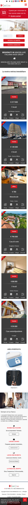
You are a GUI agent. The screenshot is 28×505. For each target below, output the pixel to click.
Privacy (23, 494)
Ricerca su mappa (14, 40)
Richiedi (14, 434)
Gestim (19, 496)
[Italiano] (12, 1)
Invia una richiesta (14, 461)
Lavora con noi (14, 447)
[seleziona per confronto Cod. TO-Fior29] (3, 168)
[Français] (18, 1)
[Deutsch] (21, 1)
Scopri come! (16, 16)
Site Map (19, 494)
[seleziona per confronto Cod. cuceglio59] (3, 303)
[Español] (25, 1)
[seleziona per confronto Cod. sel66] (3, 258)
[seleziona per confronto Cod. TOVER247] (3, 123)
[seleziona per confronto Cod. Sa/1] (3, 79)
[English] (15, 1)
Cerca (20, 36)
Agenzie (14, 475)
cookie (11, 501)
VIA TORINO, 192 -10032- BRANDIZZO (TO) (14, 488)
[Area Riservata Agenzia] (6, 1)
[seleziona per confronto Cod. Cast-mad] (3, 213)
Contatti (9, 496)
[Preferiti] (9, 1)
